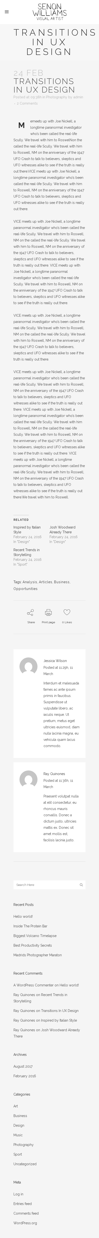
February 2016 (24, 1076)
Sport (17, 1154)
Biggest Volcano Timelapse (34, 936)
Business (62, 582)
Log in (18, 1194)
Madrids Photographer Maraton (37, 955)
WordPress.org (25, 1223)
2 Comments (27, 103)
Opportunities (25, 589)
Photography (56, 97)
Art (15, 1106)
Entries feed (22, 1204)
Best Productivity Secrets (32, 945)
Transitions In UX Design (60, 1011)
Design (18, 1125)
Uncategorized (25, 1164)
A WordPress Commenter (33, 985)
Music (18, 1135)
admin (78, 97)
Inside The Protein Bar (30, 926)
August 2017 (22, 1066)
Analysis (30, 582)
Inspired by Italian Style (59, 1020)
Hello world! (23, 916)
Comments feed (26, 1213)
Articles (45, 582)
